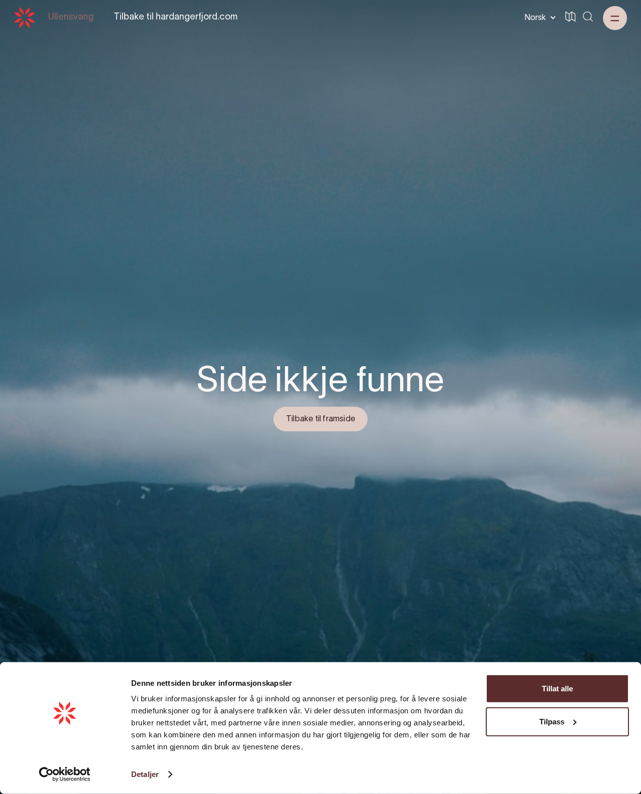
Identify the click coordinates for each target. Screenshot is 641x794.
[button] (538, 17)
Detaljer (145, 774)
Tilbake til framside (320, 419)
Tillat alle (557, 688)
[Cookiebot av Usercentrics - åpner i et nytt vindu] (65, 774)
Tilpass (551, 721)
